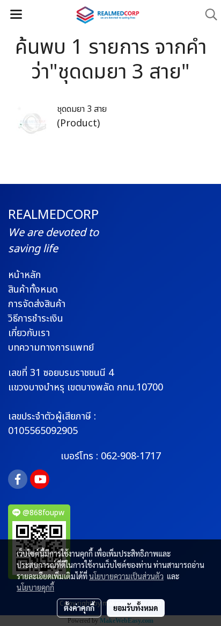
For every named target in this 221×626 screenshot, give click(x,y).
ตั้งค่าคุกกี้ (79, 608)
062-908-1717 (131, 456)
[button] (207, 15)
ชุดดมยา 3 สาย (82, 109)
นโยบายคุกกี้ (35, 587)
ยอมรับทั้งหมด (135, 608)
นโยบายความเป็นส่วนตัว (126, 576)
